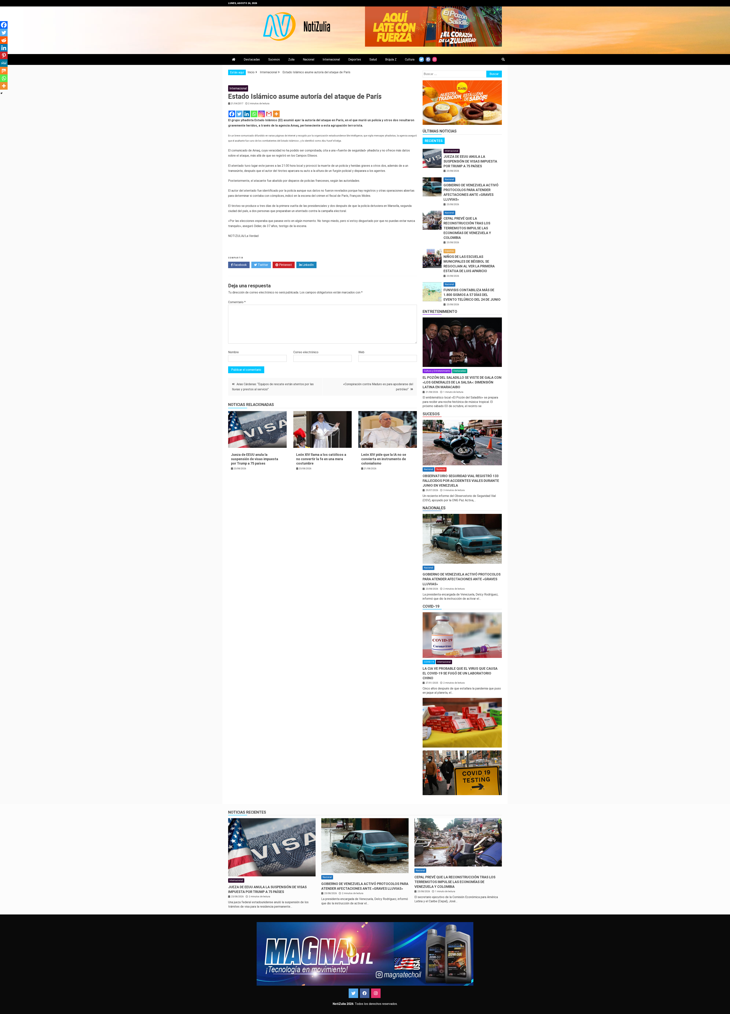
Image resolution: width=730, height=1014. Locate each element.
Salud (373, 59)
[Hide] (1, 93)
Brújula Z (391, 59)
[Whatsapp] (254, 114)
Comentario (237, 302)
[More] (276, 114)
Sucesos (274, 59)
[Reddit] (4, 40)
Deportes (354, 59)
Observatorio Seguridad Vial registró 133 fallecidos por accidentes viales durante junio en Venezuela (461, 480)
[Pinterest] (4, 55)
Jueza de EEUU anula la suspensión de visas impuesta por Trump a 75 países (254, 459)
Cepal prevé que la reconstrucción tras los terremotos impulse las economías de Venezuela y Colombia (467, 228)
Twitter (262, 265)
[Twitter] (239, 114)
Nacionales (434, 508)
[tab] (434, 141)
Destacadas (252, 59)
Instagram (376, 993)
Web (361, 352)
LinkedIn (308, 265)
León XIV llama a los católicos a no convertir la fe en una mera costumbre (321, 459)
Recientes (434, 141)
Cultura (409, 59)
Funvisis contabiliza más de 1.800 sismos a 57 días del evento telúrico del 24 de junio (472, 294)
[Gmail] (269, 114)
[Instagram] (261, 114)
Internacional (331, 59)
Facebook (240, 265)
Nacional (308, 59)
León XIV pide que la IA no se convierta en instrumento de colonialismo (383, 459)
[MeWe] (4, 63)
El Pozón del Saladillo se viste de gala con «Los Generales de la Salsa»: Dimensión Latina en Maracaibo (462, 382)
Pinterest (285, 265)
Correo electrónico (305, 352)
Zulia (291, 59)
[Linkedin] (246, 114)
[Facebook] (232, 114)
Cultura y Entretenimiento (437, 371)
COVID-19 (431, 606)
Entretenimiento (440, 311)
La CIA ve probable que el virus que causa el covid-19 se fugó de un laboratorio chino (460, 673)
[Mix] (4, 70)
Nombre (233, 352)
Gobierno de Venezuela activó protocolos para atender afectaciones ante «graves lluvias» (462, 579)
